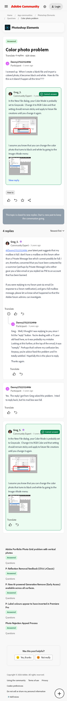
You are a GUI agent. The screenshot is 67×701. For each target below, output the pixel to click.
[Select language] (45, 6)
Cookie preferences (15, 686)
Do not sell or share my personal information (26, 691)
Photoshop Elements (46, 15)
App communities (25, 15)
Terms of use (33, 680)
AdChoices (14, 697)
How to (10, 192)
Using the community (16, 680)
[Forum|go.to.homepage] (25, 6)
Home (9, 15)
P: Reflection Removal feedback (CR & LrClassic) (29, 568)
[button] (6, 7)
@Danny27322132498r (16, 250)
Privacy (45, 680)
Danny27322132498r (21, 61)
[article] (33, 278)
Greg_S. (17, 92)
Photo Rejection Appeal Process (21, 623)
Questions (11, 18)
